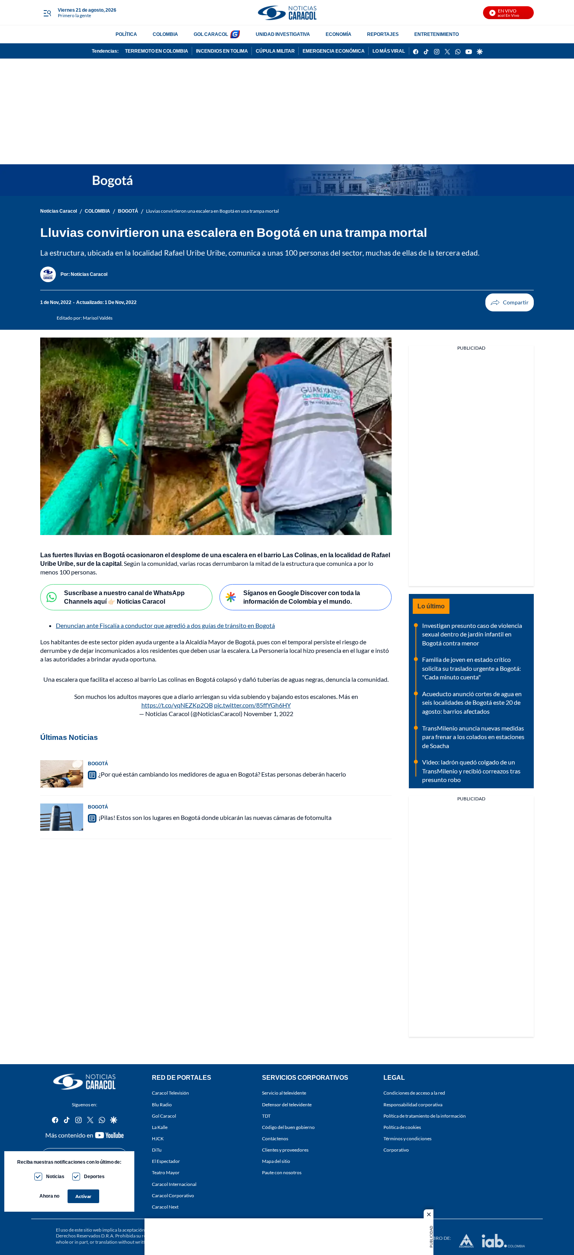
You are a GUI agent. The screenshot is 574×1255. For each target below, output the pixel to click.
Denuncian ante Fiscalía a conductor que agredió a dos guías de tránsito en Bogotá (165, 625)
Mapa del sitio (276, 1161)
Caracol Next (165, 1207)
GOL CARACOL (211, 34)
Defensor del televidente (287, 1104)
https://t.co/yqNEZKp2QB (177, 705)
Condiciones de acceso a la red (414, 1093)
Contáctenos (275, 1138)
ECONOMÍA (338, 34)
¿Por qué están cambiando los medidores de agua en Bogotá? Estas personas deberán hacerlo (222, 774)
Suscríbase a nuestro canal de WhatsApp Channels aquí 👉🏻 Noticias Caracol (124, 597)
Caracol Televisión (170, 1093)
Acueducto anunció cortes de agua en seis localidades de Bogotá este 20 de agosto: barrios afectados (472, 702)
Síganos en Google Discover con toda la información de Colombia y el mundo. (301, 597)
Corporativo (396, 1150)
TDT (266, 1116)
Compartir (509, 302)
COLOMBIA (165, 34)
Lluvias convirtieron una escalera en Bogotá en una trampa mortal (212, 211)
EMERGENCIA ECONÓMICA (334, 51)
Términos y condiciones (407, 1138)
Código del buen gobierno (288, 1127)
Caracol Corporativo (173, 1195)
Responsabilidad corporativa (412, 1104)
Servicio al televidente (284, 1093)
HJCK (158, 1138)
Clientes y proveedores (285, 1150)
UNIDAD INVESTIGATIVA (283, 34)
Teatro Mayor (166, 1173)
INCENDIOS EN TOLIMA (222, 51)
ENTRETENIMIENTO (436, 34)
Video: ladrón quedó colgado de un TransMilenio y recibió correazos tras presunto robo (471, 770)
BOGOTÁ (128, 211)
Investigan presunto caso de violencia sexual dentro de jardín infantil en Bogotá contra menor (472, 634)
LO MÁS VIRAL (389, 51)
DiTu (157, 1150)
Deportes (94, 1176)
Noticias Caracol (58, 211)
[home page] (287, 13)
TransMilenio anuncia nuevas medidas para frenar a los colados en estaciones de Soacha (473, 736)
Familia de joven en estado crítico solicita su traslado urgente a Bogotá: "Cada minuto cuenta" (471, 668)
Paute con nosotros (281, 1173)
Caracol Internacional (174, 1184)
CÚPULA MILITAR (275, 51)
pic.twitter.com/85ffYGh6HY (252, 705)
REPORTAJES (383, 34)
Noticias (55, 1176)
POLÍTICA (126, 34)
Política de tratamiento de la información (424, 1116)
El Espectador (166, 1161)
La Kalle (160, 1127)
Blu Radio (162, 1104)
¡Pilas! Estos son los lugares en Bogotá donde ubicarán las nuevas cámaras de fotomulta (215, 817)
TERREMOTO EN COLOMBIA (156, 51)
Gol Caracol (164, 1116)
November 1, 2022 (268, 713)
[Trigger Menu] (47, 13)
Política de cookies (402, 1127)
